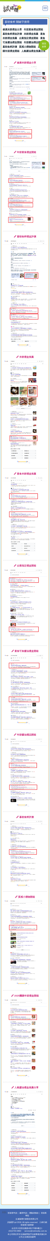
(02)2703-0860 (15, 1231)
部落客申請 (12, 1213)
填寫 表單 (44, 45)
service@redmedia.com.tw (35, 1231)
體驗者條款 (34, 1213)
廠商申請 (23, 1213)
